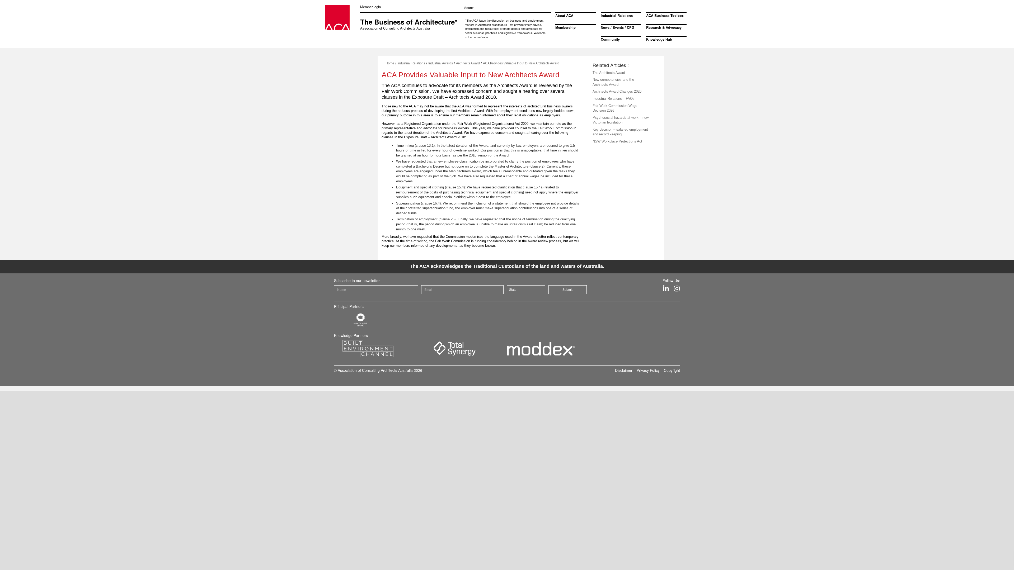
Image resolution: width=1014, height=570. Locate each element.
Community (610, 39)
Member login (370, 7)
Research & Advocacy (664, 27)
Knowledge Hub (659, 39)
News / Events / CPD (617, 27)
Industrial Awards (440, 63)
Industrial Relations (617, 15)
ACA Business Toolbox (665, 15)
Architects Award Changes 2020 (617, 91)
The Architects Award (609, 73)
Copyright (672, 370)
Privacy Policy (648, 370)
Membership (565, 27)
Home (390, 63)
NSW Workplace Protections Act (617, 141)
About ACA (564, 15)
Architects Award (468, 63)
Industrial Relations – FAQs (614, 99)
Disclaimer (623, 370)
